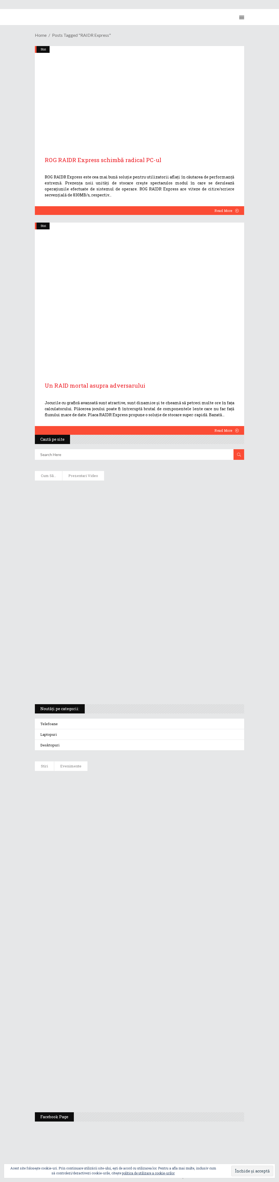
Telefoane (49, 723)
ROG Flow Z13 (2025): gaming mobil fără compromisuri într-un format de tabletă (122, 632)
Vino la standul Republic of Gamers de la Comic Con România (136, 1056)
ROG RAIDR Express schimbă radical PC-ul (103, 160)
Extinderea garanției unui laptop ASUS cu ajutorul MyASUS (102, 561)
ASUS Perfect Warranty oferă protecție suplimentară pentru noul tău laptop (151, 891)
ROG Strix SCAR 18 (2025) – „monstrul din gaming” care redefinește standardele (121, 685)
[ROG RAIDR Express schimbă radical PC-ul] (139, 95)
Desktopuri (49, 745)
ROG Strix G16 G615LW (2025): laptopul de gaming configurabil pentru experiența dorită (129, 614)
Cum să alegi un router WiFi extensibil (81, 508)
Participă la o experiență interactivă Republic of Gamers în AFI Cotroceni (148, 1028)
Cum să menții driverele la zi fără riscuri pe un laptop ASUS (102, 579)
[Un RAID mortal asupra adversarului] (139, 296)
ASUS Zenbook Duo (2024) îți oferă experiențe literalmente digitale (109, 490)
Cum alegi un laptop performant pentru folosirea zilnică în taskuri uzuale (118, 543)
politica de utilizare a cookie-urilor (148, 1173)
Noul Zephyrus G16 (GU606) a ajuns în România (121, 808)
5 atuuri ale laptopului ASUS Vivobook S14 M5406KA (95, 667)
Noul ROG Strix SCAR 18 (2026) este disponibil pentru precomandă (140, 836)
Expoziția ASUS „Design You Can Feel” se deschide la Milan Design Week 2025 (152, 1083)
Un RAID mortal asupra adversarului (95, 385)
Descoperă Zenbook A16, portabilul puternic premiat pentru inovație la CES (118, 597)
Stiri (43, 226)
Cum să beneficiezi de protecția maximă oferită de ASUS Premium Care (112, 526)
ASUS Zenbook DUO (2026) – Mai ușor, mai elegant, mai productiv (139, 918)
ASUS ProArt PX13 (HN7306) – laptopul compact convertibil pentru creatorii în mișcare (130, 650)
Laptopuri (48, 734)
